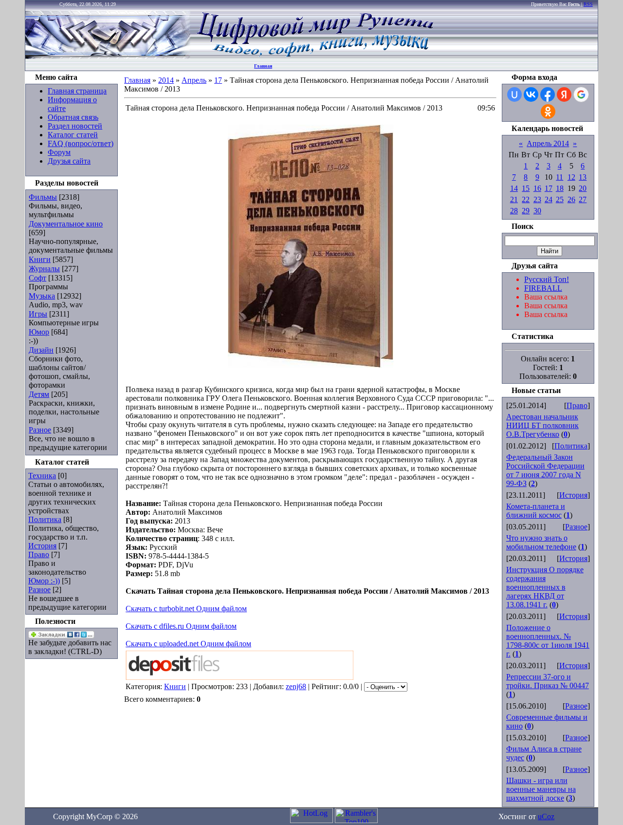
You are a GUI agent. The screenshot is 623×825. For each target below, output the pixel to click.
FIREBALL (543, 288)
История (42, 546)
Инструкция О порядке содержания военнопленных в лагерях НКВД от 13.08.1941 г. (545, 587)
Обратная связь (73, 117)
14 (514, 188)
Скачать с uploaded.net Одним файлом (188, 643)
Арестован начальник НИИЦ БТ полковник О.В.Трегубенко (542, 425)
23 (537, 199)
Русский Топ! (546, 279)
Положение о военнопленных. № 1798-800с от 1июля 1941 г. (547, 640)
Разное (40, 430)
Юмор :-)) (44, 581)
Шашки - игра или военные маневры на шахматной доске (541, 789)
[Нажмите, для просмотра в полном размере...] (310, 365)
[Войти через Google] (581, 94)
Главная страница (77, 91)
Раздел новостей (75, 126)
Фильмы (43, 197)
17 (218, 80)
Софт (37, 278)
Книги (40, 259)
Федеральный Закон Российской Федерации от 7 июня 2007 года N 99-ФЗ (545, 470)
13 (582, 177)
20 (582, 188)
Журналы (44, 268)
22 (526, 199)
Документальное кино (66, 224)
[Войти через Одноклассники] (548, 111)
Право (38, 554)
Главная (263, 66)
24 (548, 199)
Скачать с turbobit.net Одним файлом (186, 608)
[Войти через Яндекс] (564, 94)
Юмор (39, 332)
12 (571, 177)
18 (560, 188)
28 (514, 210)
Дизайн (41, 350)
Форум (59, 152)
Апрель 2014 (548, 143)
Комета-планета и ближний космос (535, 510)
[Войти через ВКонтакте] (531, 94)
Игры (38, 314)
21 (514, 199)
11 (559, 177)
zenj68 (296, 686)
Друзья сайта (69, 161)
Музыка (42, 296)
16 (537, 188)
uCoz (546, 816)
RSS (588, 4)
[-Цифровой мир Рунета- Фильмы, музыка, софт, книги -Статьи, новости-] (314, 56)
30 (537, 210)
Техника (42, 475)
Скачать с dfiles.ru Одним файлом (181, 626)
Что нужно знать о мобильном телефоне (541, 542)
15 (526, 188)
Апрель (194, 80)
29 (526, 210)
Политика (44, 519)
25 (560, 199)
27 (582, 199)
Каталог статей (73, 135)
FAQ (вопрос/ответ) (80, 143)
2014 (166, 80)
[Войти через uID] (514, 94)
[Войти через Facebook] (547, 94)
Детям (39, 394)
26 (571, 199)
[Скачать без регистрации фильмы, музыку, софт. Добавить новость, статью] (108, 56)
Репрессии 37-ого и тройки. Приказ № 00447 (547, 681)
